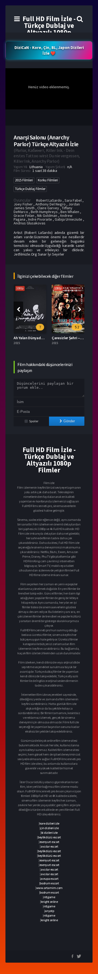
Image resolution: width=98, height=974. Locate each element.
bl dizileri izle (49, 833)
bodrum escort (49, 883)
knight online (49, 902)
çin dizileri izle (49, 828)
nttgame (49, 897)
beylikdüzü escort (49, 837)
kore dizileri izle (49, 823)
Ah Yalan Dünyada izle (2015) (37, 337)
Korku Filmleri (48, 180)
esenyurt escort (49, 842)
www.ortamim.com (49, 888)
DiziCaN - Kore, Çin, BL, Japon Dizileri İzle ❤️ (49, 50)
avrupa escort (49, 879)
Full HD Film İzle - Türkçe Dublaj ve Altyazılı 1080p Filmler (49, 28)
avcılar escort (49, 846)
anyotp (49, 911)
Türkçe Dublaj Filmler (30, 189)
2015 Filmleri (24, 180)
